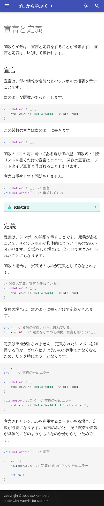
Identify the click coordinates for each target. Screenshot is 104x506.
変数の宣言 (22, 207)
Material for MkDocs (34, 500)
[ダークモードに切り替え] (85, 6)
